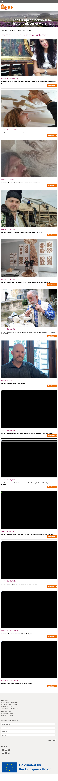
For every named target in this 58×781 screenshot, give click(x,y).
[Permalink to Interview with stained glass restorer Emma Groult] (29, 642)
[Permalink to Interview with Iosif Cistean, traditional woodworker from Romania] (29, 226)
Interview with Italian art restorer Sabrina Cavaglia (16, 133)
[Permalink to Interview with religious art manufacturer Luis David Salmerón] (29, 542)
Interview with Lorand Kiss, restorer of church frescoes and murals (21, 183)
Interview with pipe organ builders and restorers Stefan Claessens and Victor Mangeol (27, 534)
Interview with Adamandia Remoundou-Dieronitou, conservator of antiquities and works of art (28, 82)
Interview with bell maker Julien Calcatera (13, 383)
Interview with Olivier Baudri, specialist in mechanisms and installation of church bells (27, 433)
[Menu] (2, 1)
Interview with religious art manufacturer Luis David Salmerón (20, 584)
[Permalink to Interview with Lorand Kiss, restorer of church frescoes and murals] (29, 177)
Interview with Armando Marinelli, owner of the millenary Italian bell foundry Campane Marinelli (27, 483)
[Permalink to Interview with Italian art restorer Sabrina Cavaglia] (29, 127)
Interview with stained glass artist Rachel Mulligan (16, 634)
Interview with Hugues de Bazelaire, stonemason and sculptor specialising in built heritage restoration (28, 332)
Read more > (52, 86)
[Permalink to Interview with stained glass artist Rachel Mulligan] (29, 592)
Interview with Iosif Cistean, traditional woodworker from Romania (21, 232)
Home (2, 30)
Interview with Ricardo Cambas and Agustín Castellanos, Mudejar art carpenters (25, 282)
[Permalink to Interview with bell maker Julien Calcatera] (29, 377)
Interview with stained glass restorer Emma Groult (16, 683)
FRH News (8, 30)
